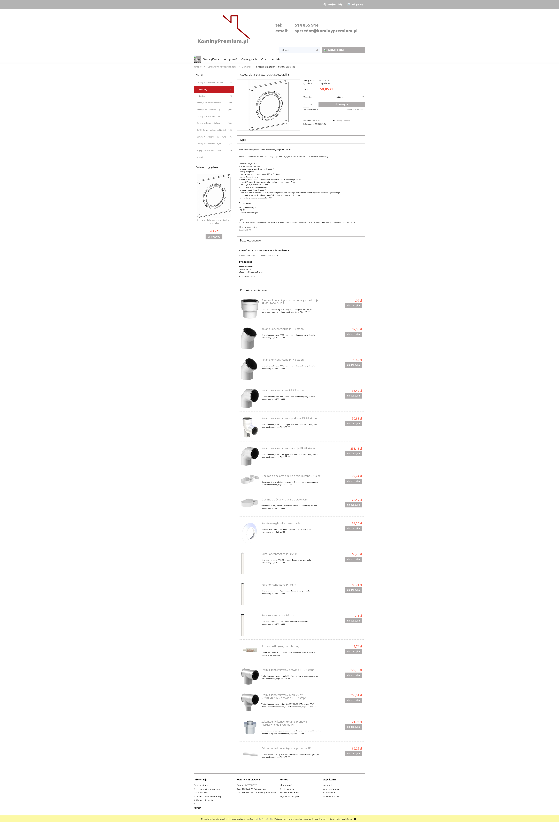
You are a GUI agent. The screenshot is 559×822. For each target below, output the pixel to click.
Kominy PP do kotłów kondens (210, 82)
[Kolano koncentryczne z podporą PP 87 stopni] (250, 427)
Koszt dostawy (200, 792)
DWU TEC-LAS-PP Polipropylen (251, 789)
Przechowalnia (329, 792)
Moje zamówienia (330, 789)
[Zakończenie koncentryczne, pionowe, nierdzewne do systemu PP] (250, 727)
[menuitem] (211, 59)
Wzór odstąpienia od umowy (207, 796)
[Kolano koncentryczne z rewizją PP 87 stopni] (250, 456)
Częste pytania (287, 789)
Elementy (203, 89)
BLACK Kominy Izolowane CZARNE (211, 130)
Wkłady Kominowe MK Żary (208, 109)
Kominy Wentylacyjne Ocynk (209, 143)
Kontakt (197, 807)
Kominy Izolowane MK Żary (208, 123)
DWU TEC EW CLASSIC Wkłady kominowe (256, 792)
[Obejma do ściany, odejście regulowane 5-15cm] (250, 479)
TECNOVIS (316, 120)
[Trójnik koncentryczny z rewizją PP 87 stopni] (250, 676)
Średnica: (307, 97)
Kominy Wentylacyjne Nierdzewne (211, 136)
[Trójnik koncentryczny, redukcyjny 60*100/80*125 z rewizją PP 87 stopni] (250, 702)
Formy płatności (201, 785)
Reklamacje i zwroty (203, 800)
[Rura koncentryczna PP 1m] (250, 625)
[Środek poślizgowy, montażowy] (250, 650)
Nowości (200, 157)
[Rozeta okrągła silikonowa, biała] (250, 533)
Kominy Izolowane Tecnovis (209, 116)
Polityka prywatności (289, 792)
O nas (196, 804)
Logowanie (327, 785)
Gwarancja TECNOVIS (247, 785)
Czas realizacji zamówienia (207, 789)
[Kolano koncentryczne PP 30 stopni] (250, 338)
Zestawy (202, 96)
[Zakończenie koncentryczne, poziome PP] (250, 754)
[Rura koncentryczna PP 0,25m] (250, 563)
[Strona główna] (279, 28)
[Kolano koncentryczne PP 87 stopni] (250, 398)
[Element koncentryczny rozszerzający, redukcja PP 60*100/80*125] (250, 309)
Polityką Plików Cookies (264, 819)
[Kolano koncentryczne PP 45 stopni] (250, 369)
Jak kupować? (286, 785)
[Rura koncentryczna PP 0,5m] (250, 594)
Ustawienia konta (330, 796)
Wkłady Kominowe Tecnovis (209, 102)
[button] (341, 120)
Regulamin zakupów (289, 796)
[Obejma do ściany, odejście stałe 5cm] (250, 503)
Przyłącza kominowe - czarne (209, 150)
